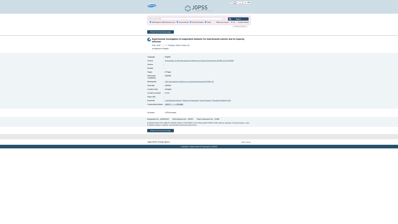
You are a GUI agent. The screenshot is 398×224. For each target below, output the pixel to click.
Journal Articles (184, 22)
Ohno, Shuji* (156, 45)
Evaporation (194, 100)
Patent (209, 22)
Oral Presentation (198, 22)
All (234, 22)
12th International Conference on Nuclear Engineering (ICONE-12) (189, 82)
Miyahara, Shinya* (174, 45)
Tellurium (185, 100)
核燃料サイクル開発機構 (174, 104)
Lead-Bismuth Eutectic (173, 100)
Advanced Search (240, 26)
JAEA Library (246, 142)
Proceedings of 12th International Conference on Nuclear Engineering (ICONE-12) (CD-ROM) (199, 61)
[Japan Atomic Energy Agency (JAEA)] (152, 6)
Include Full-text (243, 22)
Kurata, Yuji (185, 45)
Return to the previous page (160, 32)
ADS (229, 100)
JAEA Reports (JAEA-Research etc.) (163, 22)
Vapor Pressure (205, 100)
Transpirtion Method (219, 100)
